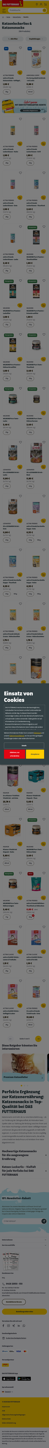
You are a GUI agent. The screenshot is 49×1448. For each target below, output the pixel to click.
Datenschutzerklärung (16, 736)
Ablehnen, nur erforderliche (14, 754)
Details (24, 746)
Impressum (37, 733)
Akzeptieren (35, 754)
